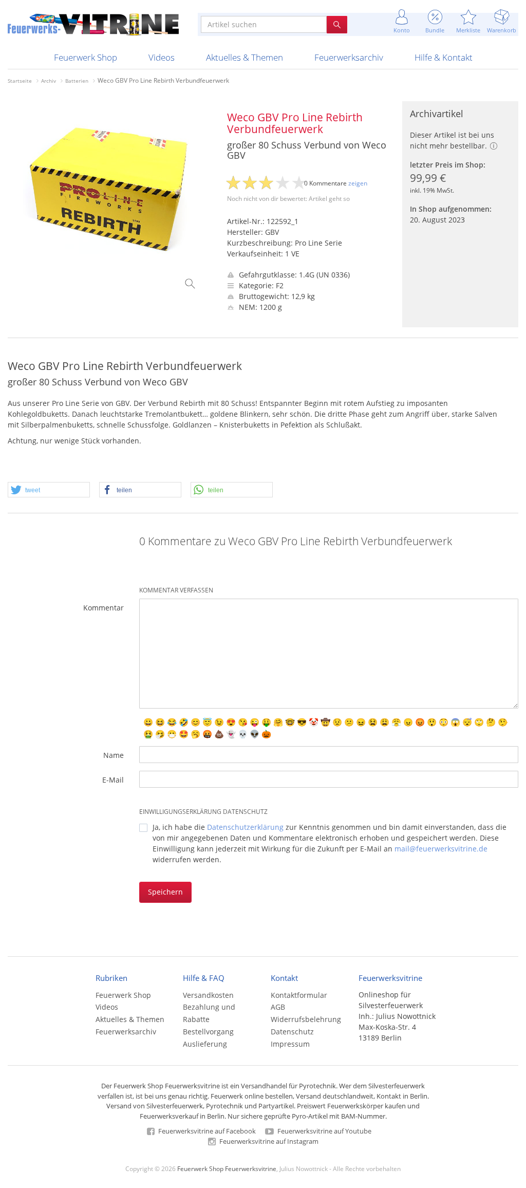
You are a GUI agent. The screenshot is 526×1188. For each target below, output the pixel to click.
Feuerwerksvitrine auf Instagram (268, 1141)
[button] (48, 490)
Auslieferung (205, 1044)
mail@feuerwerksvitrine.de (440, 848)
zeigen (357, 183)
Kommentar (103, 607)
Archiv (48, 80)
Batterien (76, 80)
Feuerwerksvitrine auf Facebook (206, 1131)
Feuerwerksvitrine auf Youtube (323, 1131)
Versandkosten (208, 995)
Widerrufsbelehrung (306, 1019)
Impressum (290, 1044)
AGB (278, 1007)
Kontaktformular (299, 995)
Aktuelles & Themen (244, 57)
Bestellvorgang (208, 1031)
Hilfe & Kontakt (444, 57)
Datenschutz (292, 1031)
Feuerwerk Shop (85, 57)
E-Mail (113, 780)
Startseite (20, 80)
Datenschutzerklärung (245, 827)
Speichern (165, 892)
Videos (161, 57)
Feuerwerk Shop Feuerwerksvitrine (226, 1168)
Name (113, 755)
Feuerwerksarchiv (348, 57)
